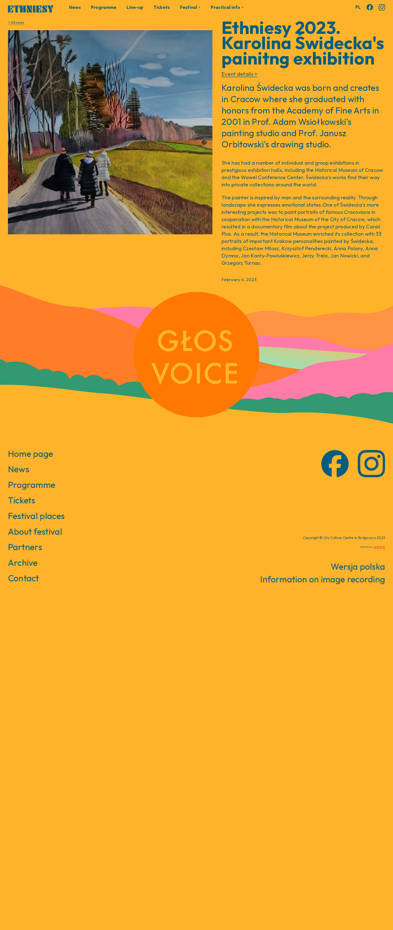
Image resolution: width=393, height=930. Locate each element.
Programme (104, 7)
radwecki (379, 546)
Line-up (135, 7)
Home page (30, 453)
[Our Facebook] (370, 7)
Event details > (239, 74)
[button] (190, 7)
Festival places (36, 515)
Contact (23, 578)
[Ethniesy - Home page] (30, 8)
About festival (35, 531)
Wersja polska (358, 566)
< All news (16, 22)
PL (358, 7)
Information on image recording (322, 579)
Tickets (162, 7)
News (75, 7)
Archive (23, 562)
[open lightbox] (110, 132)
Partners (25, 547)
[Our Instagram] (382, 7)
